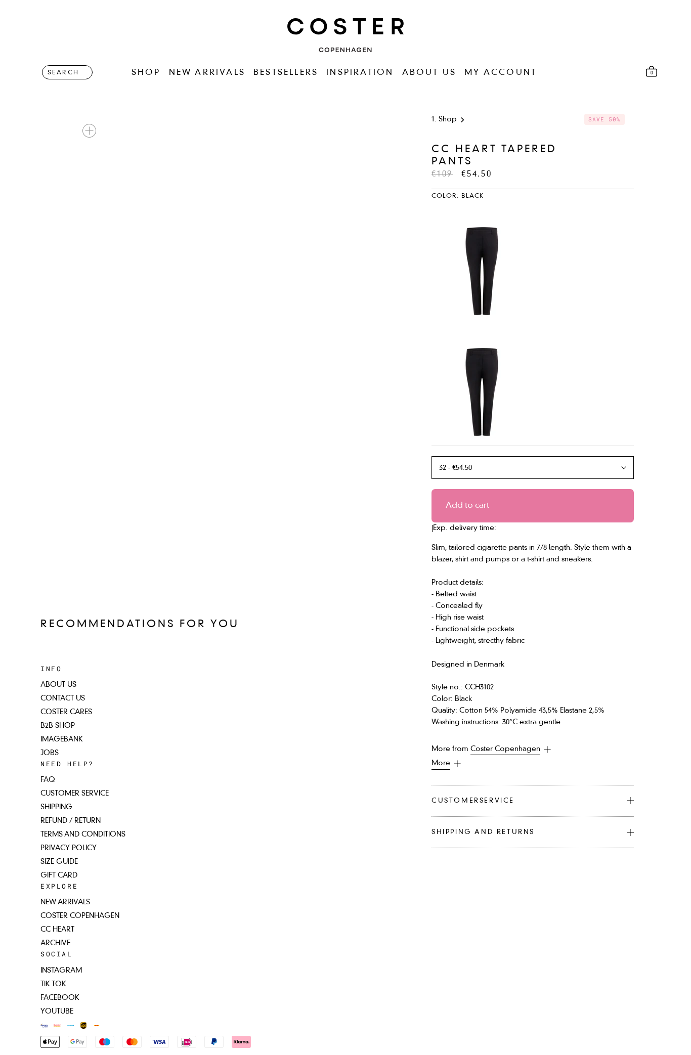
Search (63, 73)
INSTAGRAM (61, 970)
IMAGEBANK (61, 739)
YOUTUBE (56, 1011)
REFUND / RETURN (70, 820)
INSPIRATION (360, 73)
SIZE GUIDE (59, 861)
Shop (448, 119)
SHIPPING (56, 807)
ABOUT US (429, 73)
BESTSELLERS (285, 73)
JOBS (49, 753)
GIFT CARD (58, 875)
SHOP (146, 73)
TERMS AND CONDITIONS (82, 834)
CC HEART (57, 929)
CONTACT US (62, 698)
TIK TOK (53, 984)
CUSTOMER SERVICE (74, 793)
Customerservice (472, 801)
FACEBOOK (59, 997)
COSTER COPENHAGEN (79, 915)
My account (500, 73)
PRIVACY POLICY (68, 848)
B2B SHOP (57, 725)
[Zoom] (89, 131)
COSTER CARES (66, 712)
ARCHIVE (55, 943)
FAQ (47, 779)
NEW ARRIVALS (207, 73)
